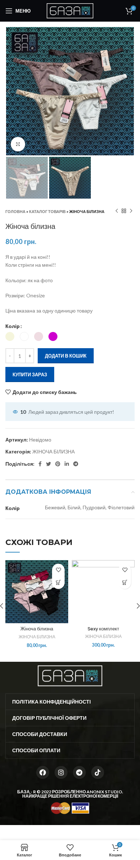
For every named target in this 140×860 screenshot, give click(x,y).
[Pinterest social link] (57, 464)
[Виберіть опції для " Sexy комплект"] (124, 582)
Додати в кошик (66, 356)
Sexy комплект (103, 629)
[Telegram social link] (75, 464)
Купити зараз (30, 374)
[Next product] (131, 211)
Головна (15, 211)
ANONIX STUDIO (104, 791)
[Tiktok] (97, 772)
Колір (12, 326)
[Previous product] (116, 211)
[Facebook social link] (40, 464)
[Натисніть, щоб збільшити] (18, 144)
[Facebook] (42, 772)
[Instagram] (61, 772)
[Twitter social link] (48, 464)
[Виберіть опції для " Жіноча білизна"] (58, 582)
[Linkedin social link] (66, 464)
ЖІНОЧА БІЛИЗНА (53, 451)
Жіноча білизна (36, 629)
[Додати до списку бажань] (58, 570)
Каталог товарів (47, 211)
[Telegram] (79, 772)
